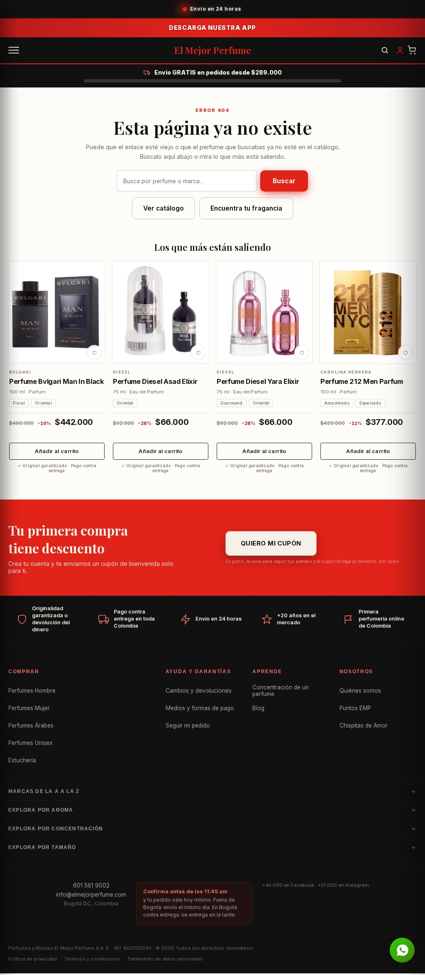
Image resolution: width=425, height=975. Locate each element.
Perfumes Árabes (31, 725)
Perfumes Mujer (29, 708)
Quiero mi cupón (271, 543)
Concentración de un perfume (280, 690)
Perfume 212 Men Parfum (361, 381)
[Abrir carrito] (412, 50)
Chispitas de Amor (364, 725)
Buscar (284, 181)
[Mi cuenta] (400, 50)
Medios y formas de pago (200, 708)
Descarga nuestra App (212, 27)
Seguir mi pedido (188, 725)
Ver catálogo (163, 208)
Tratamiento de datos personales (165, 959)
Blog (258, 708)
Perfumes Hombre (32, 690)
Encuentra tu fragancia (246, 208)
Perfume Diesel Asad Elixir (155, 381)
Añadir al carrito (56, 451)
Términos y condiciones (92, 959)
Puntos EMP (355, 708)
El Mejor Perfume (212, 50)
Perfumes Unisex (30, 743)
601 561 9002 (91, 885)
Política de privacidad (32, 959)
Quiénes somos (360, 690)
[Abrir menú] (13, 50)
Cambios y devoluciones (199, 690)
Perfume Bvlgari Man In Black (56, 381)
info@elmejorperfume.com (91, 894)
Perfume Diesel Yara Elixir (258, 381)
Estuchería (22, 760)
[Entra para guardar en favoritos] (94, 352)
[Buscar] (385, 50)
